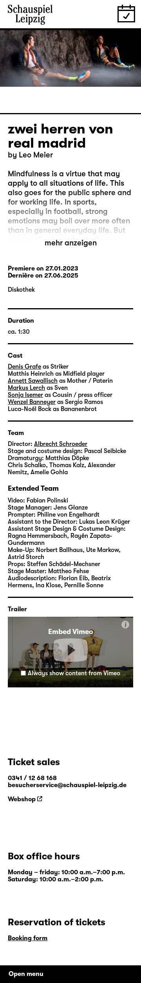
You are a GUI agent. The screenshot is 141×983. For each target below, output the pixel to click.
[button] (70, 650)
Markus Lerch (26, 387)
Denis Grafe (24, 366)
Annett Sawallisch (33, 380)
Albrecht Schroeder (60, 444)
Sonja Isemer (25, 394)
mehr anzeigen (71, 242)
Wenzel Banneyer (32, 402)
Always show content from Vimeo (74, 673)
